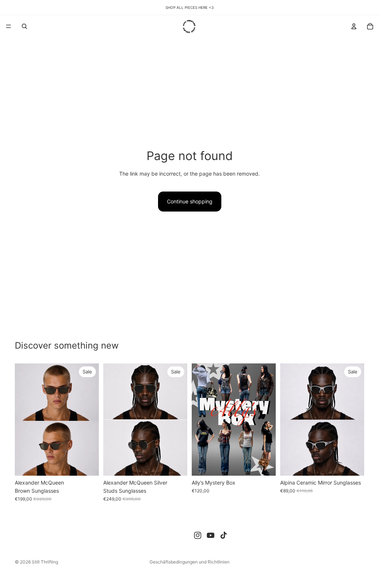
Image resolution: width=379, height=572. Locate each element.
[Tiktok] (223, 535)
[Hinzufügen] (87, 464)
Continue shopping (189, 201)
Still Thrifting (45, 562)
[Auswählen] (264, 464)
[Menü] (8, 26)
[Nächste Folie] (91, 419)
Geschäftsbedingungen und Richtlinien (189, 562)
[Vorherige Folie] (23, 419)
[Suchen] (24, 26)
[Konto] (354, 26)
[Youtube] (210, 535)
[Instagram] (197, 535)
